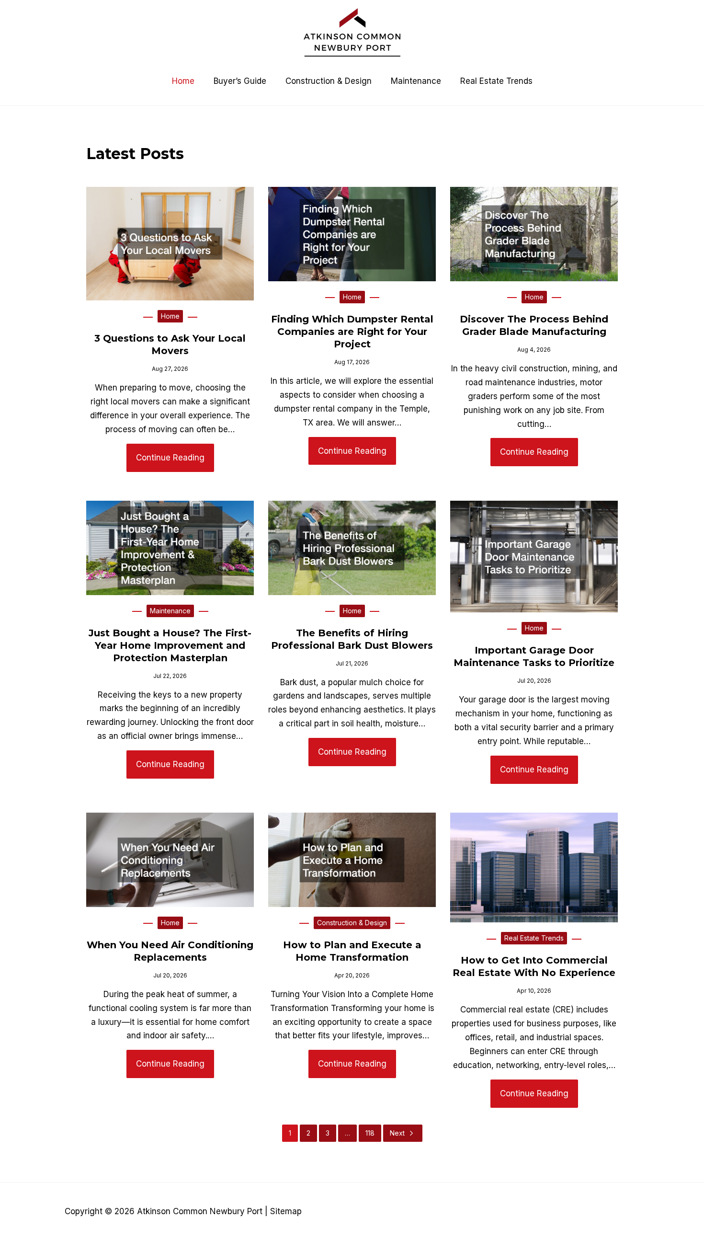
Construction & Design (352, 923)
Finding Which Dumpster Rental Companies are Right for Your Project (352, 331)
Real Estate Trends (534, 938)
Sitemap (286, 1211)
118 (370, 1133)
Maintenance (170, 611)
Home (170, 316)
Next (397, 1133)
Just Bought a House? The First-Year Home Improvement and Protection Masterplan (170, 645)
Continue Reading (170, 457)
